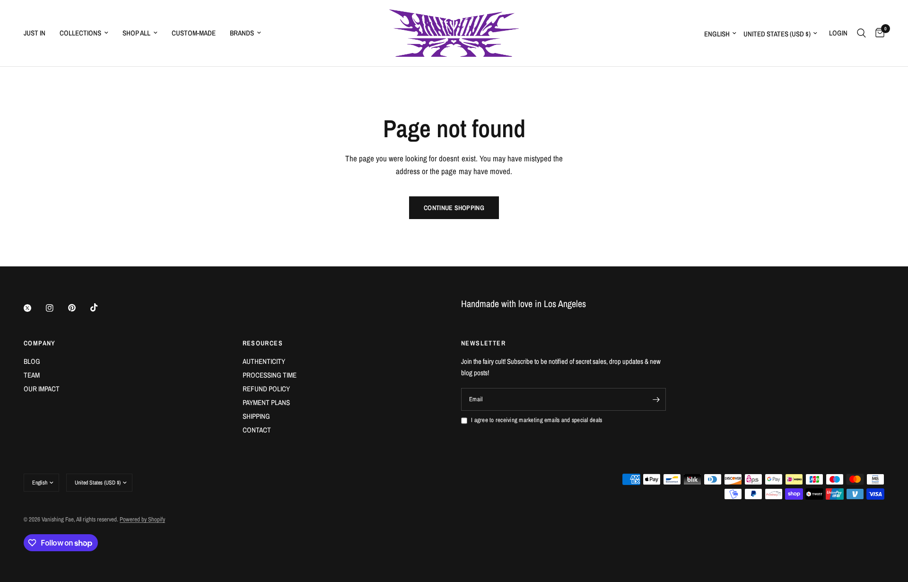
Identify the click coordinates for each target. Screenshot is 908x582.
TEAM (32, 375)
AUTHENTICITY (264, 361)
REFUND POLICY (266, 389)
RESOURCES (263, 343)
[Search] (861, 33)
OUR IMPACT (42, 389)
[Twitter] (34, 308)
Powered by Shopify (142, 519)
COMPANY (40, 343)
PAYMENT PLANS (266, 402)
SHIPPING (256, 416)
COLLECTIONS (80, 33)
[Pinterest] (78, 308)
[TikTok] (100, 307)
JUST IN (34, 33)
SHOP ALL (136, 33)
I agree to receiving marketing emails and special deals (536, 420)
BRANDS (242, 33)
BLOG (32, 361)
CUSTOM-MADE (194, 33)
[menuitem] (38, 33)
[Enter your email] (656, 399)
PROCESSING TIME (270, 375)
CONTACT (257, 430)
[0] (877, 33)
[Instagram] (56, 308)
